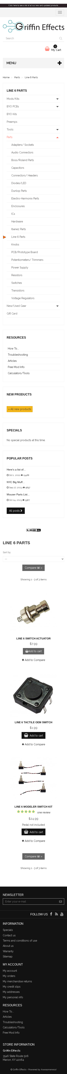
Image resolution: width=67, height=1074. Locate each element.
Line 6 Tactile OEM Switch (33, 722)
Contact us (9, 935)
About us (8, 945)
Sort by (7, 552)
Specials (14, 430)
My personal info (13, 997)
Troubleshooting (18, 354)
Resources (16, 337)
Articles (12, 360)
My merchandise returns (17, 981)
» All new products (19, 409)
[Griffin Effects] (33, 26)
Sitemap (7, 956)
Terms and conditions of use (20, 940)
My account (10, 970)
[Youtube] (62, 914)
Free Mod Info (16, 367)
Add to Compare (34, 660)
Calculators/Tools (19, 373)
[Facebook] (51, 914)
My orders (9, 975)
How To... (13, 348)
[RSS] (57, 914)
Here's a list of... (16, 469)
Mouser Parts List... (18, 494)
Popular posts (20, 458)
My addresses (11, 991)
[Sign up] (60, 901)
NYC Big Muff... (16, 482)
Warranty (8, 951)
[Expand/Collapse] (57, 99)
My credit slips (11, 986)
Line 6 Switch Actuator (33, 638)
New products (19, 394)
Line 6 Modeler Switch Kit (33, 806)
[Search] (60, 38)
